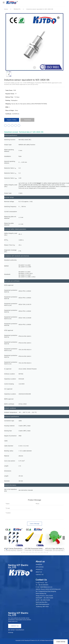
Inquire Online (11, 120)
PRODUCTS (17, 9)
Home (6, 9)
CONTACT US (15, 626)
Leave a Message (34, 523)
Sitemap (10, 632)
